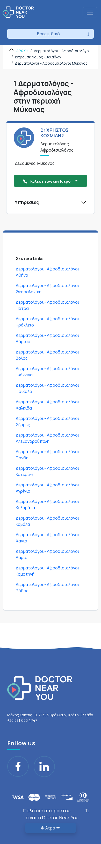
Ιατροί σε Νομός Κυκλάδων (38, 57)
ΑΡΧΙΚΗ (22, 50)
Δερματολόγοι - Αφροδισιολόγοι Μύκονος (51, 63)
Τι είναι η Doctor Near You (58, 814)
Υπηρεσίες (27, 202)
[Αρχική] (18, 12)
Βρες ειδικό (48, 34)
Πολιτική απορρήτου (46, 810)
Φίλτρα (48, 828)
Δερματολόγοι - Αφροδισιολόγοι (62, 50)
